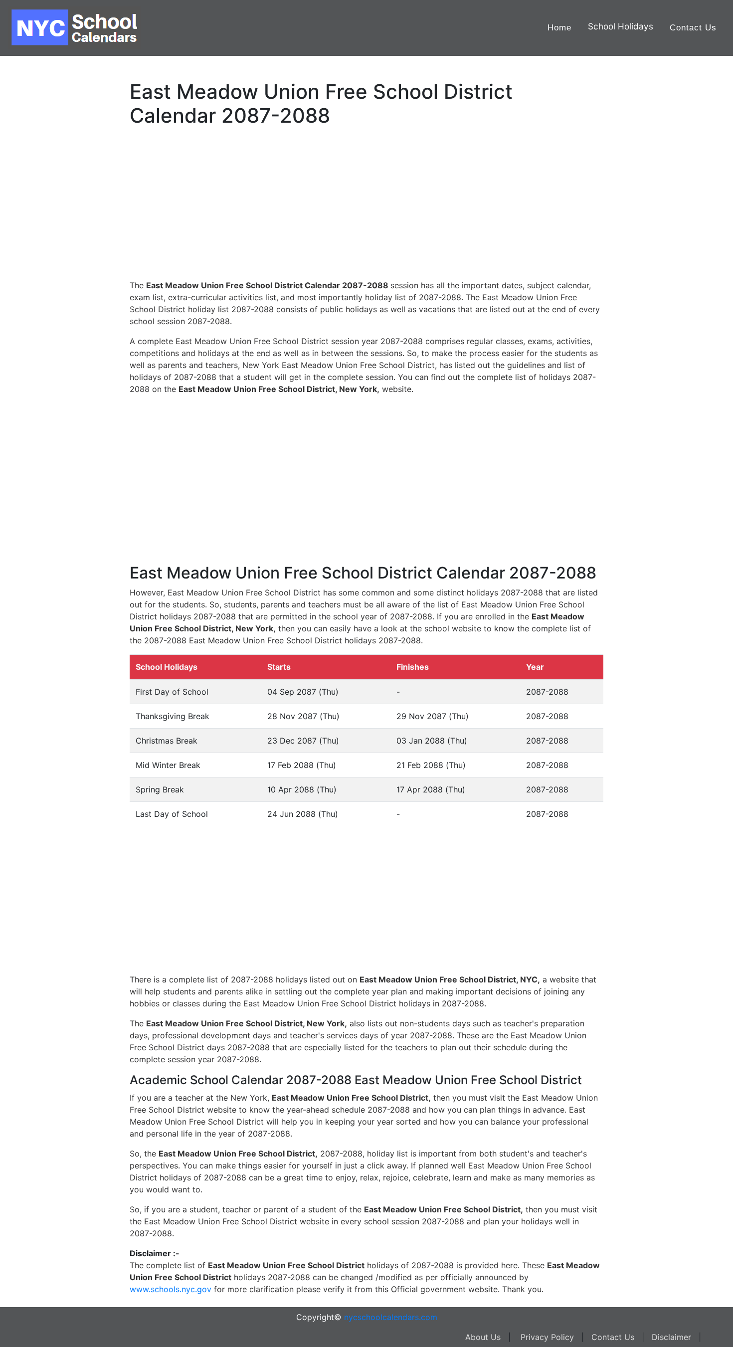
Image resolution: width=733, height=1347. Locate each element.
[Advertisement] (57, 317)
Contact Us (693, 27)
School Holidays (620, 26)
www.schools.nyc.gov (170, 1289)
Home (559, 27)
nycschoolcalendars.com (390, 1317)
